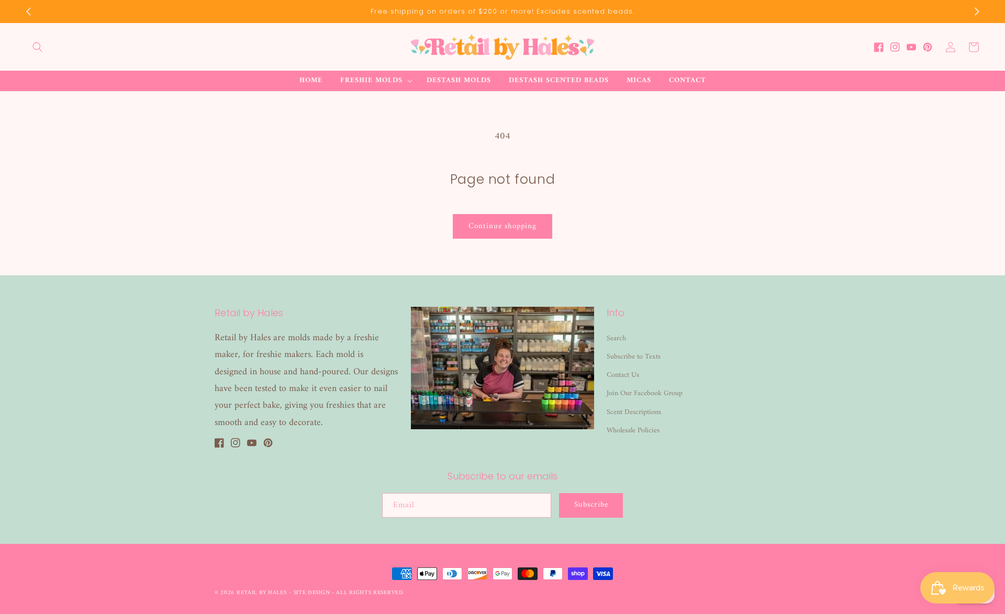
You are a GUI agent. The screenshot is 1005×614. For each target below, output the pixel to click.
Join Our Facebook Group (645, 393)
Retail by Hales (262, 593)
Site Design (312, 593)
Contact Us (623, 375)
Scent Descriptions (634, 412)
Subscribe (591, 505)
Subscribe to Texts (634, 356)
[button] (37, 47)
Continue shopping (502, 226)
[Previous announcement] (28, 11)
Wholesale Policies (633, 430)
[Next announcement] (976, 11)
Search (616, 338)
